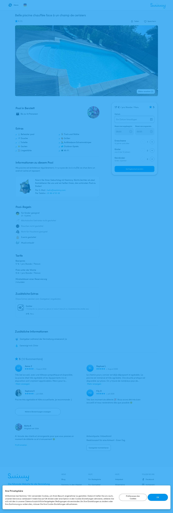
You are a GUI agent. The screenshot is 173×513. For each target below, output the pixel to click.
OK (158, 497)
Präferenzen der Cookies (133, 497)
